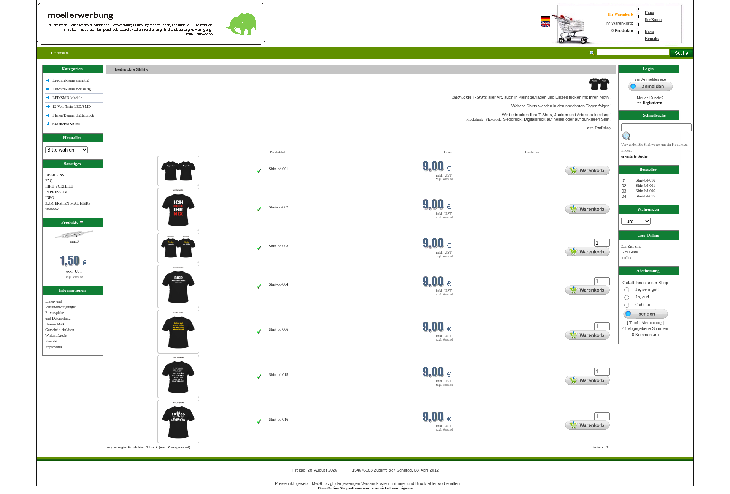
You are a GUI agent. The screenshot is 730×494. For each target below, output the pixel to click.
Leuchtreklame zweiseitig (72, 89)
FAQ (48, 180)
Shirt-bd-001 (278, 169)
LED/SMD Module (67, 98)
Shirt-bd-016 (278, 419)
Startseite (60, 53)
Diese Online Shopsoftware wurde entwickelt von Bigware (365, 488)
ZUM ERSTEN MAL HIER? (67, 203)
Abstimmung (651, 322)
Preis (448, 152)
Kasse (649, 32)
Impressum (53, 347)
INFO (49, 198)
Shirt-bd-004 (278, 284)
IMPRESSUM (56, 192)
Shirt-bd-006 (278, 329)
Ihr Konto (653, 19)
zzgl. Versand (74, 277)
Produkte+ (278, 152)
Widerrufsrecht (56, 335)
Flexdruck (493, 119)
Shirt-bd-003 (278, 246)
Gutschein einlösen (59, 330)
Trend (633, 322)
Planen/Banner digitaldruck (73, 115)
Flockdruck (474, 119)
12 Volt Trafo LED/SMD (71, 106)
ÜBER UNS (54, 175)
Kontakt (652, 38)
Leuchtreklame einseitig (71, 80)
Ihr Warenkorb (620, 14)
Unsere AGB (54, 324)
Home (649, 13)
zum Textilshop (599, 128)
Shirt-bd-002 (278, 207)
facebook (52, 209)
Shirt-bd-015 (278, 374)
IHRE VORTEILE (59, 186)
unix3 (74, 241)
